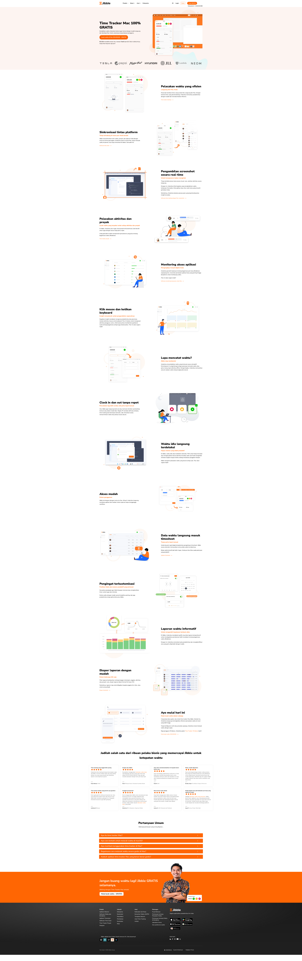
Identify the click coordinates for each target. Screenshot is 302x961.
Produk (125, 3)
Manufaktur (120, 916)
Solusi (132, 3)
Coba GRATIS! (192, 3)
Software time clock (104, 145)
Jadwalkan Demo (157, 922)
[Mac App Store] (175, 924)
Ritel (118, 924)
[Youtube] (178, 939)
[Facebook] (172, 939)
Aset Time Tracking (140, 919)
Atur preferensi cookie (158, 925)
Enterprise (146, 3)
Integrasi (101, 925)
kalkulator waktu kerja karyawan (197, 796)
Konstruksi (120, 914)
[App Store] (175, 919)
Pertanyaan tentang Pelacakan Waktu (157, 915)
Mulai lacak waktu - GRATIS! (111, 894)
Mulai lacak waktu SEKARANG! (168, 734)
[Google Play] (187, 919)
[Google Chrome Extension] (175, 928)
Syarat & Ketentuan (178, 950)
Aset (138, 3)
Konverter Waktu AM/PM (142, 914)
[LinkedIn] (170, 939)
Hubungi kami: (195, 6)
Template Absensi (140, 916)
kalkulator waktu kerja (141, 772)
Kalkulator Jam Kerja (140, 912)
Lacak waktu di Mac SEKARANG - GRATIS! (113, 37)
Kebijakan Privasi (190, 950)
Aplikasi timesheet (165, 555)
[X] (180, 939)
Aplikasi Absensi (104, 912)
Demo (183, 3)
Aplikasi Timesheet (104, 918)
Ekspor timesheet (103, 690)
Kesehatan (120, 921)
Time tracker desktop (166, 100)
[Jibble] (104, 3)
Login (177, 3)
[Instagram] (175, 939)
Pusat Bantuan (156, 912)
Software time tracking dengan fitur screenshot (172, 198)
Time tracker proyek (104, 238)
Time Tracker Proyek (105, 923)
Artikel (137, 921)
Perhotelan (120, 919)
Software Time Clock (105, 921)
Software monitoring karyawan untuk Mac (171, 281)
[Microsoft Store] (187, 924)
